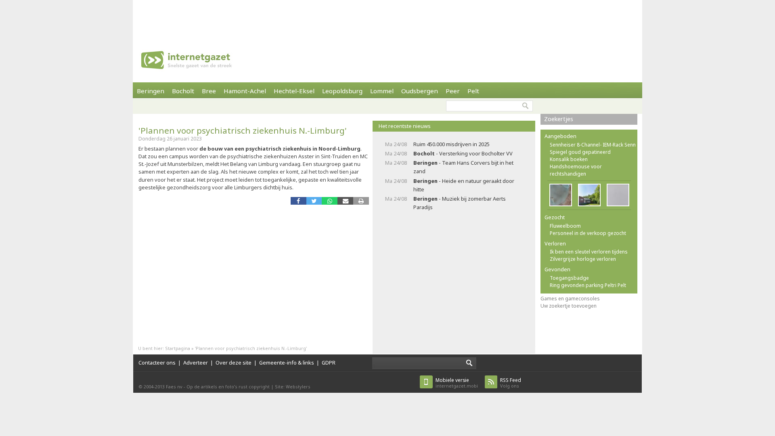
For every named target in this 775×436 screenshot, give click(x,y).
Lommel (382, 91)
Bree (209, 91)
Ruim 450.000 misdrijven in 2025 (451, 144)
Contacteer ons (157, 362)
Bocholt (183, 91)
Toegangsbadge (569, 278)
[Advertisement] (387, 18)
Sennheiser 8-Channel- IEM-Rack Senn (593, 144)
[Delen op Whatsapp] (329, 201)
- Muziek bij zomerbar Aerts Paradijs (459, 203)
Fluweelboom (565, 225)
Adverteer (195, 362)
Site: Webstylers (292, 387)
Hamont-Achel (245, 91)
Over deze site (233, 362)
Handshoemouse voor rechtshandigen (576, 170)
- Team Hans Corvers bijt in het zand (463, 167)
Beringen (150, 91)
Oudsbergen (419, 91)
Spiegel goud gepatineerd (580, 152)
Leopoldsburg (342, 91)
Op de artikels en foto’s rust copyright (228, 387)
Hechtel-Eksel (294, 91)
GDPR (328, 362)
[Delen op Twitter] (314, 201)
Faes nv (174, 387)
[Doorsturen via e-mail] (345, 201)
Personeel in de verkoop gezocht (588, 233)
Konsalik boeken (569, 159)
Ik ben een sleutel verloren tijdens (589, 251)
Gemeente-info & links (286, 362)
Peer (453, 91)
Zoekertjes (558, 119)
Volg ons (510, 383)
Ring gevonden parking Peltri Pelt (588, 285)
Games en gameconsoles (570, 298)
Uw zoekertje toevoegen (568, 305)
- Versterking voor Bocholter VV (463, 153)
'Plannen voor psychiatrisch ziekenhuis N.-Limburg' (242, 130)
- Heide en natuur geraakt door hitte (463, 185)
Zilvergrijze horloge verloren (583, 259)
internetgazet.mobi (457, 383)
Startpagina (177, 348)
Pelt (473, 91)
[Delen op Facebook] (298, 201)
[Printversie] (361, 201)
